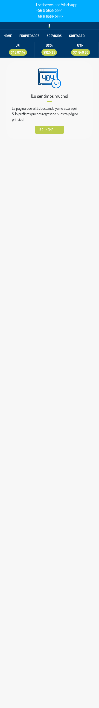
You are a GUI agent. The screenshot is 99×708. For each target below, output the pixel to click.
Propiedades (29, 36)
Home (8, 36)
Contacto (77, 36)
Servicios (54, 36)
